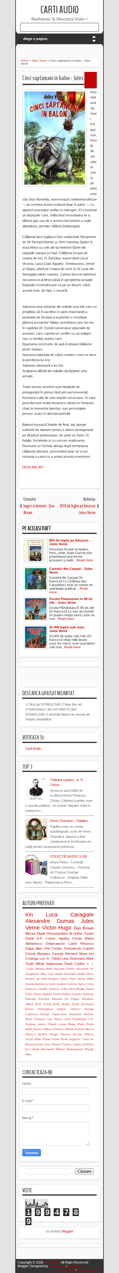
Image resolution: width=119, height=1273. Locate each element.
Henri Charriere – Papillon (69, 821)
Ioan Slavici (55, 1019)
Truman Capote (71, 1044)
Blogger (67, 1231)
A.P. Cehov (46, 938)
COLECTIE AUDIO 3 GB (68, 856)
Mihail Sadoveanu (49, 963)
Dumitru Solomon (83, 994)
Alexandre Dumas (49, 921)
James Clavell (46, 1024)
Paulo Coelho (74, 963)
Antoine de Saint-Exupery (42, 978)
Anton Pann (68, 978)
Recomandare (57, 933)
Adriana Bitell (43, 968)
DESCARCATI (33, 467)
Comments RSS (90, 1269)
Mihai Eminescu (55, 1029)
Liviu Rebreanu (73, 958)
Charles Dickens (48, 988)
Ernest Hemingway (39, 1009)
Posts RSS (67, 1269)
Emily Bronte (61, 1004)
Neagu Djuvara (60, 1034)
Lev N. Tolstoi (50, 958)
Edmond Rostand (37, 999)
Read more (85, 560)
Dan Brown (84, 928)
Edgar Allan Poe (37, 948)
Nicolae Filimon (83, 1034)
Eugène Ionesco (69, 1009)
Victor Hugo (57, 928)
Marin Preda (86, 1024)
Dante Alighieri (43, 994)
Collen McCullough (72, 988)
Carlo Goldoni (57, 984)
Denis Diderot (62, 994)
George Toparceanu (53, 1014)
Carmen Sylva (76, 984)
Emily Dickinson (83, 1004)
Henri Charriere (35, 1019)
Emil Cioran (43, 1004)
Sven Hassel (52, 1044)
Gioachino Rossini (81, 1014)
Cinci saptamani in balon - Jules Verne (59, 78)
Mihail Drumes (75, 1029)
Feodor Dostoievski (66, 948)
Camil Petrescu (81, 943)
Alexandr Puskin (64, 968)
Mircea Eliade (35, 933)
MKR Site (75, 1266)
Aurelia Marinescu (36, 984)
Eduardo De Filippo (66, 999)
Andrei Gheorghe (65, 974)
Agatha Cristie (70, 938)
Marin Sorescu (34, 1029)
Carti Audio (60, 10)
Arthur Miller (86, 978)
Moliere (42, 1034)
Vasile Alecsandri (43, 1049)
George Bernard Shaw (69, 953)
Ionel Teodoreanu (75, 1019)
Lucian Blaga (66, 1024)
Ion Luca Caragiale (59, 915)
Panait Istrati (51, 1039)
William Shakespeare (69, 1049)
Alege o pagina (35, 39)
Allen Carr (47, 974)
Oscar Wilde (33, 1039)
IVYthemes (57, 1266)
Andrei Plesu (86, 974)
